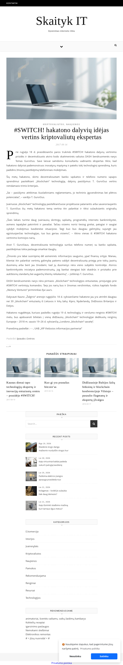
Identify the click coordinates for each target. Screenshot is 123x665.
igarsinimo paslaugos (37, 626)
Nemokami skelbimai (37, 630)
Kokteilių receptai (35, 622)
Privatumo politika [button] (90, 648)
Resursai (30, 590)
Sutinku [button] (104, 656)
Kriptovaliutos (53, 124)
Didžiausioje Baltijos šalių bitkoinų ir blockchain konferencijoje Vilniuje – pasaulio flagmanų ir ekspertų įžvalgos (98, 391)
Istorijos (30, 538)
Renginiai (31, 583)
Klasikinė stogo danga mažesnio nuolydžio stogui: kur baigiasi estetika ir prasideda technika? (53, 449)
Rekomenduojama (36, 575)
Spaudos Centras (26, 338)
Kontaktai (12, 3)
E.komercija (32, 531)
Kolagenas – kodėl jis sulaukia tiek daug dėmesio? (53, 492)
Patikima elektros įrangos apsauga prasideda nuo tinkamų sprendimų (51, 478)
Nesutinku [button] (75, 656)
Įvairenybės (32, 546)
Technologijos (33, 597)
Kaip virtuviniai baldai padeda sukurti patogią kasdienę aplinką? (53, 463)
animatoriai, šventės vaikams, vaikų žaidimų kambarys (56, 618)
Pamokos (31, 568)
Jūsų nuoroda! (37, 638)
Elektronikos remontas (38, 634)
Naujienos (73, 124)
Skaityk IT (61, 21)
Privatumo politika (61, 663)
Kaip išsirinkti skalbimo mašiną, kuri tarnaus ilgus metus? (53, 507)
